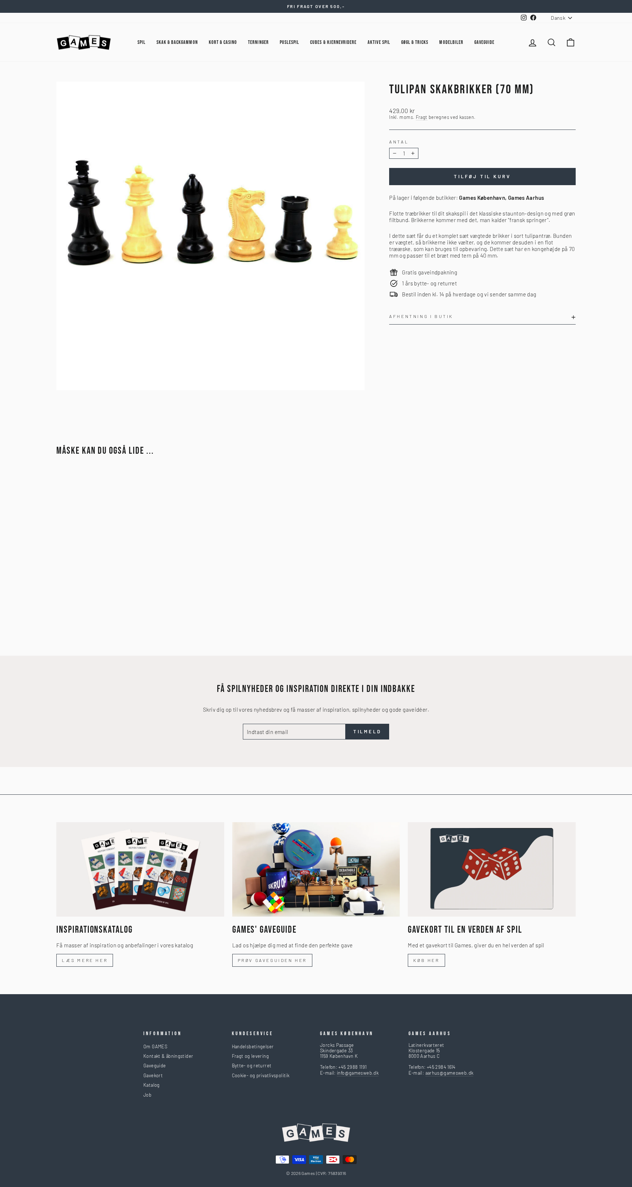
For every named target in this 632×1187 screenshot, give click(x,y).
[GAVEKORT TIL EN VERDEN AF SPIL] (492, 869)
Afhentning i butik (421, 316)
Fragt (422, 117)
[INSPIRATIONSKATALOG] (140, 869)
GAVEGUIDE (484, 42)
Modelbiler (451, 42)
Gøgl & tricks (415, 42)
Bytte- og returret (252, 1065)
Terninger (258, 42)
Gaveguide (154, 1065)
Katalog (151, 1085)
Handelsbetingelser (253, 1046)
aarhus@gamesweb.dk (449, 1073)
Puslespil (289, 42)
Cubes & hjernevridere (333, 42)
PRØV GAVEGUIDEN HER (272, 960)
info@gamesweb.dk (358, 1073)
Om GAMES (155, 1046)
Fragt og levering (250, 1056)
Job (147, 1095)
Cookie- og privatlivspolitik (261, 1075)
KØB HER (426, 960)
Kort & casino (223, 42)
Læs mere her (85, 960)
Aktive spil (379, 42)
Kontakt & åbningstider (168, 1056)
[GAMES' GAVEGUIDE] (316, 869)
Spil (142, 42)
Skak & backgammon (177, 42)
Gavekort (153, 1075)
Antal (399, 141)
